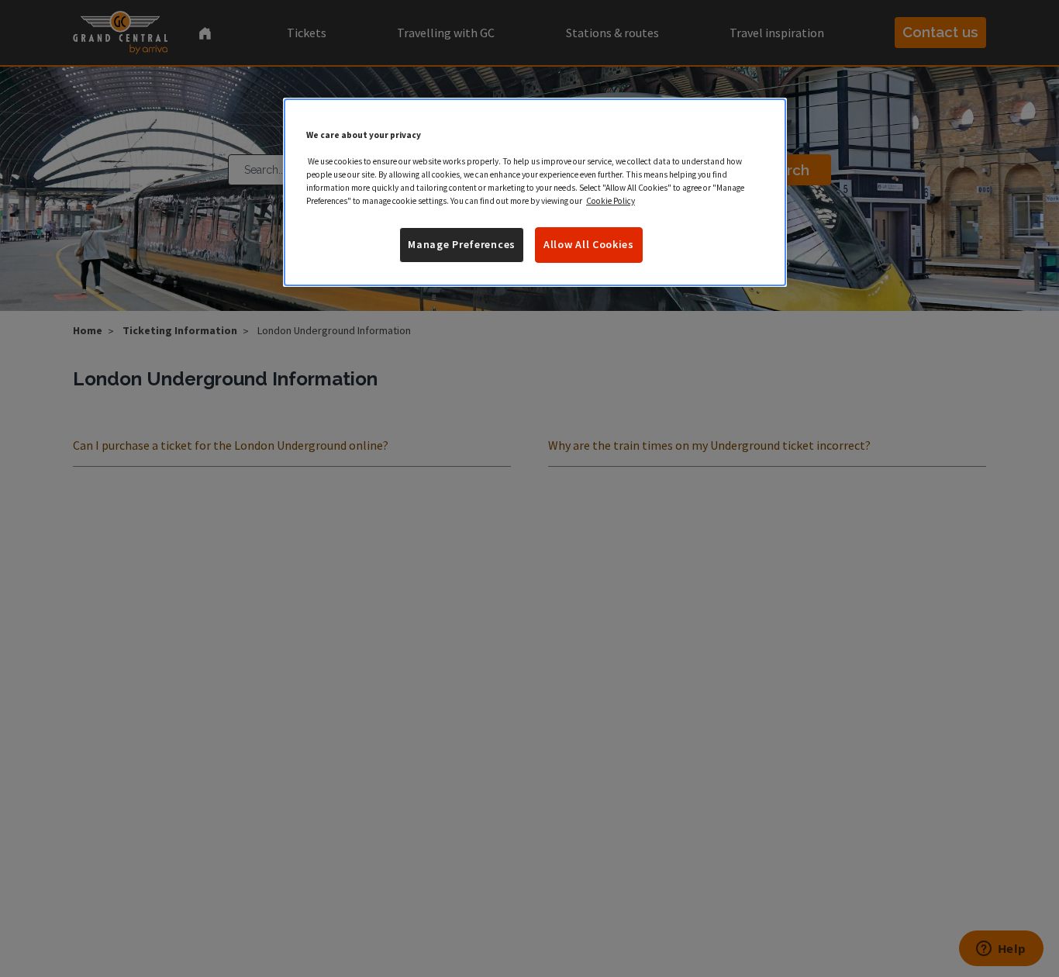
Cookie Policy (610, 200)
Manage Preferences (462, 244)
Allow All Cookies (588, 244)
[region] (535, 192)
